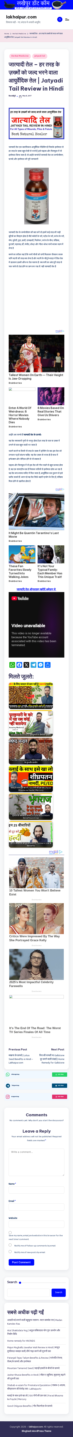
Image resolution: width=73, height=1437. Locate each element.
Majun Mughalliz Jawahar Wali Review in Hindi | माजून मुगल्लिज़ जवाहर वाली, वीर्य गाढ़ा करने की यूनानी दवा (33, 1349)
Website (13, 1218)
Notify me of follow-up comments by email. (35, 1246)
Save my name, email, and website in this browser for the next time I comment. (36, 1238)
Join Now (61, 1074)
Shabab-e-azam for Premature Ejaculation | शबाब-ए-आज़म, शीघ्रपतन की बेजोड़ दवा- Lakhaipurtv (36, 1387)
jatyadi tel (39, 56)
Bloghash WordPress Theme (36, 1431)
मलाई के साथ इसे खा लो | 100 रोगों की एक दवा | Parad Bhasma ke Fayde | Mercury (35, 1398)
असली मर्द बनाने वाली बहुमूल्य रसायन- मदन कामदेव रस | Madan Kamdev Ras (34, 1322)
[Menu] (67, 19)
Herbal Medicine (20, 56)
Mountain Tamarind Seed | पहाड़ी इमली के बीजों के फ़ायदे (33, 1368)
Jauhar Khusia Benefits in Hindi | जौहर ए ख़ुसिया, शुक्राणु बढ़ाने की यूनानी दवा (36, 1377)
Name (12, 1184)
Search (12, 1282)
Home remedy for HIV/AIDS (21, 1341)
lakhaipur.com (21, 17)
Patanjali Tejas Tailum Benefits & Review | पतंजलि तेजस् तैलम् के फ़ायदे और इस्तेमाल (34, 1360)
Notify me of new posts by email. (29, 1253)
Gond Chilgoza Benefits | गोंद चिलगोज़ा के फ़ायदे (29, 1406)
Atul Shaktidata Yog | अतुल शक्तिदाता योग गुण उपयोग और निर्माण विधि (33, 1332)
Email (12, 1201)
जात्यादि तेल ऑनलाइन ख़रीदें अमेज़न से (36, 589)
